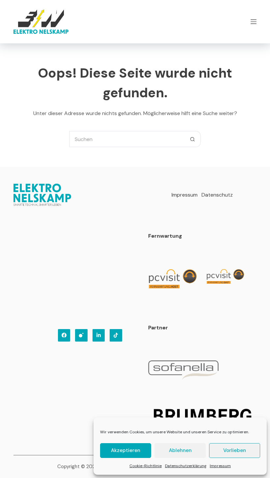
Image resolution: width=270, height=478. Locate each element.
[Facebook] (64, 335)
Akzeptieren (125, 450)
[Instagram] (81, 335)
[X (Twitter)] (99, 335)
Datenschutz (217, 194)
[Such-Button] (192, 139)
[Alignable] (116, 335)
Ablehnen (180, 450)
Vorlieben (234, 450)
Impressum (220, 465)
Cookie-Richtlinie (145, 465)
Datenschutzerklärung (185, 465)
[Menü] (253, 22)
